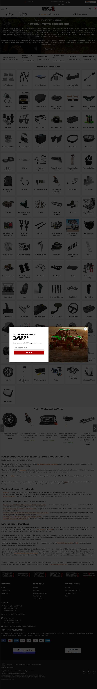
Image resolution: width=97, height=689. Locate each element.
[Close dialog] (85, 329)
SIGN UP (29, 352)
